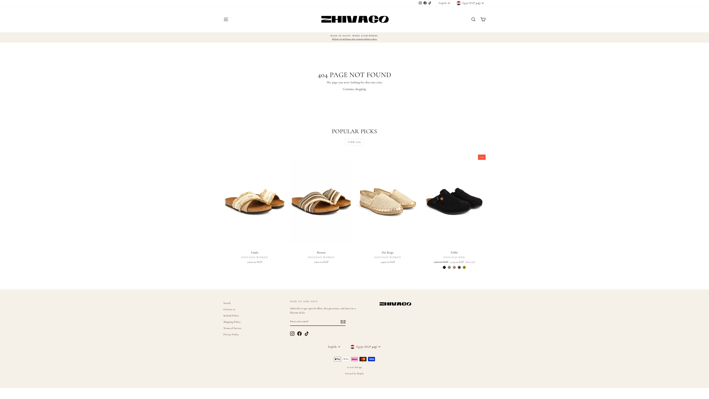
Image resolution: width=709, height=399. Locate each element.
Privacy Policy (231, 334)
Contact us (229, 309)
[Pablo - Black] (444, 267)
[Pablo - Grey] (449, 267)
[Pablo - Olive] (464, 267)
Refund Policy (231, 315)
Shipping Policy (232, 321)
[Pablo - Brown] (459, 267)
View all (354, 142)
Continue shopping (354, 89)
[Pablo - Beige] (454, 267)
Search (227, 303)
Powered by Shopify (354, 373)
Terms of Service (232, 328)
